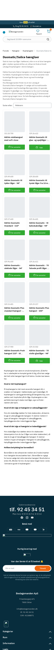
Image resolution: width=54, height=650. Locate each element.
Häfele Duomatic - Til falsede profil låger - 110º (39, 267)
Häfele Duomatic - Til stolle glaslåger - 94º (39, 352)
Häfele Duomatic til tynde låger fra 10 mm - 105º (39, 182)
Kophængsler (28, 51)
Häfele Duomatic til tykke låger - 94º (13, 181)
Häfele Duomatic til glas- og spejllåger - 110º (38, 139)
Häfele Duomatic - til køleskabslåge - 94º (38, 224)
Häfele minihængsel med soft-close (13, 138)
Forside (6, 51)
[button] (48, 31)
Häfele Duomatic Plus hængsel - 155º (39, 309)
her (5, 379)
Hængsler (16, 51)
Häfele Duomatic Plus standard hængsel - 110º (14, 309)
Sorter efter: (7, 105)
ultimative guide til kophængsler (17, 463)
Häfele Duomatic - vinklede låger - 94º (13, 266)
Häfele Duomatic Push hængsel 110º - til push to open (14, 352)
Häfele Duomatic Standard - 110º (12, 224)
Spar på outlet (27, 22)
